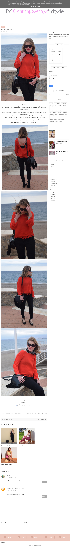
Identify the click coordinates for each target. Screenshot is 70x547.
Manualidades (53, 107)
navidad (65, 112)
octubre (52, 181)
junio (52, 189)
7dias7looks (58, 110)
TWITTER (59, 62)
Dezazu (9, 475)
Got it (38, 6)
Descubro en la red (63, 114)
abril (51, 192)
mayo (52, 190)
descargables (61, 119)
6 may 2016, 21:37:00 (11, 477)
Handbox (60, 112)
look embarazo (53, 119)
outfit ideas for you (16, 413)
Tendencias (63, 103)
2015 (52, 200)
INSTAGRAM (53, 51)
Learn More (33, 6)
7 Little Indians (59, 121)
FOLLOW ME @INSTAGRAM (35, 542)
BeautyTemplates (38, 545)
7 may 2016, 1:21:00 (11, 490)
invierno (64, 107)
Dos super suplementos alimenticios (61, 142)
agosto (52, 185)
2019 (52, 170)
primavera (52, 110)
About (22, 21)
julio (51, 187)
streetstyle (4, 415)
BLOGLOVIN (59, 56)
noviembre (53, 179)
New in (36, 21)
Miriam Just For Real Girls (15, 488)
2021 (52, 166)
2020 (52, 168)
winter (54, 105)
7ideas (59, 107)
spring (64, 105)
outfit (9, 413)
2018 (52, 172)
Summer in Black (5, 446)
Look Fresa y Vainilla (6, 464)
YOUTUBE (52, 62)
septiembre (53, 183)
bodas (51, 114)
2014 (52, 202)
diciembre (53, 177)
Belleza (59, 105)
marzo (52, 194)
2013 (52, 204)
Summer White (59, 131)
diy (50, 105)
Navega (43, 21)
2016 (52, 175)
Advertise (50, 21)
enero (52, 198)
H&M (25, 400)
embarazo (52, 121)
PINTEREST (59, 51)
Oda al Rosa (21, 446)
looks (3, 26)
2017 (52, 174)
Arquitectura (53, 112)
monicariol (5, 31)
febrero (52, 196)
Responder (44, 482)
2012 (52, 206)
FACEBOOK (52, 56)
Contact (29, 21)
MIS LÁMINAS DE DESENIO (62, 151)
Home (16, 21)
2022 (52, 164)
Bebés (56, 114)
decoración (57, 103)
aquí (25, 117)
